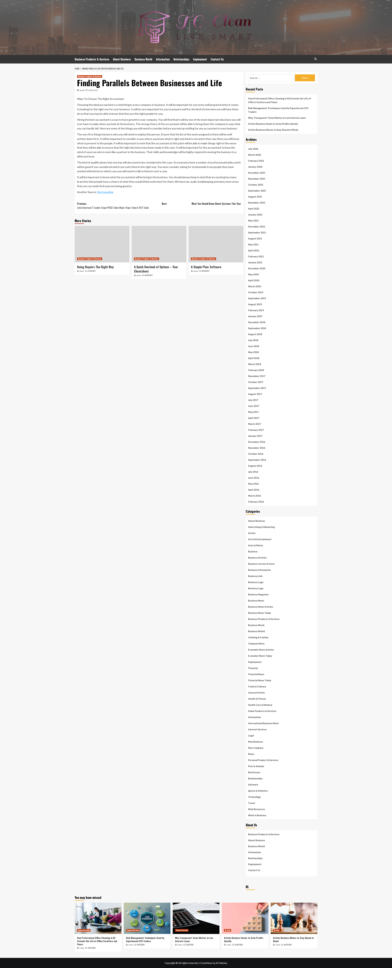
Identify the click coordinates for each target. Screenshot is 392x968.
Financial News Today (259, 680)
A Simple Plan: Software (206, 267)
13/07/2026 (92, 948)
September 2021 (257, 232)
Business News (256, 600)
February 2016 (256, 501)
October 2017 (255, 382)
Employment (200, 59)
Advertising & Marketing (261, 527)
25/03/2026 (141, 944)
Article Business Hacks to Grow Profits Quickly (273, 123)
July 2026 (253, 148)
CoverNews (206, 962)
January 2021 (255, 262)
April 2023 (253, 208)
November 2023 (256, 202)
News (251, 754)
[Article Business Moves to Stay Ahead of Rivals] (294, 918)
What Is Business (257, 815)
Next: (164, 204)
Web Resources (256, 809)
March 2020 (254, 286)
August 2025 (255, 196)
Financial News (256, 674)
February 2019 (256, 310)
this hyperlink (105, 192)
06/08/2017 (149, 275)
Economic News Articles (261, 649)
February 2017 (256, 429)
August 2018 (255, 334)
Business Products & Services (92, 59)
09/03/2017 (93, 90)
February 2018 (256, 370)
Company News (256, 643)
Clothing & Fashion (258, 637)
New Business (255, 741)
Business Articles (257, 557)
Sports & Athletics (258, 790)
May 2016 (253, 483)
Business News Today (259, 612)
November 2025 (256, 178)
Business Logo (255, 582)
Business (253, 551)
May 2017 (253, 412)
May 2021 (253, 244)
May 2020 (253, 274)
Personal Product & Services (263, 760)
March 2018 (254, 364)
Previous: (113, 205)
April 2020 (253, 280)
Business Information (259, 570)
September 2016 (257, 459)
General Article (256, 692)
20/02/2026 (239, 944)
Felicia (81, 948)
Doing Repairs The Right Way (95, 267)
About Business (122, 59)
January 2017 (255, 435)
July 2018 (253, 340)
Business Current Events (261, 563)
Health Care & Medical (260, 704)
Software (253, 784)
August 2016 (255, 465)
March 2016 (254, 495)
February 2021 (256, 256)
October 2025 (255, 184)
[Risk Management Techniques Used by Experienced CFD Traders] (147, 918)
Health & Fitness (257, 698)
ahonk (82, 90)
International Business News (263, 723)
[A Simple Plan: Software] (216, 244)
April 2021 (253, 250)
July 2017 (253, 400)
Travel (251, 803)
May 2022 (253, 220)
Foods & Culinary (257, 686)
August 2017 (255, 394)
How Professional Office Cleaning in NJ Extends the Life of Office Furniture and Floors (279, 100)
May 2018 (253, 352)
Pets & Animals (256, 766)
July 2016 (253, 471)
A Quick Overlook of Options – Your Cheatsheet (156, 269)
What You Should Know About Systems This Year (216, 204)
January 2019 (255, 316)
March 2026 (254, 154)
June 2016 (253, 477)
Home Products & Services (262, 711)
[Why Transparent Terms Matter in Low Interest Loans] (196, 918)
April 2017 (253, 418)
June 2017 (253, 406)
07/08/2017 (92, 271)
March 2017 (254, 424)
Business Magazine (258, 594)
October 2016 (255, 453)
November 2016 (256, 447)
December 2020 (256, 268)
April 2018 (253, 358)
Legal (251, 735)
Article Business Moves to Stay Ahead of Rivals (273, 129)
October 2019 (255, 292)
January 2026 (255, 166)
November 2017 (256, 376)
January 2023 (255, 214)
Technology (254, 796)
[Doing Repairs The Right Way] (102, 244)
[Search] (315, 58)
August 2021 (255, 238)
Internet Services (257, 729)
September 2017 (257, 388)
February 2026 (256, 160)
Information (163, 59)
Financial (253, 668)
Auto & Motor (255, 545)
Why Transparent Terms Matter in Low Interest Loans (277, 117)
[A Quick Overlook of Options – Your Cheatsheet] (159, 244)
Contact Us (217, 59)
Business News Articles (260, 606)
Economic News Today (260, 655)
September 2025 (257, 190)
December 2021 (256, 226)
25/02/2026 (190, 944)
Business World (143, 59)
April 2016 (253, 489)
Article (252, 533)
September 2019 (257, 298)
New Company (255, 747)
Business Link (255, 576)
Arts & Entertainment (259, 539)
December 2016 (256, 441)
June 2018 (253, 346)
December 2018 (256, 322)
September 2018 (257, 328)
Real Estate (254, 772)
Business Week (256, 625)
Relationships (181, 59)
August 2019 (255, 304)
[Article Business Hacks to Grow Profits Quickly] (245, 918)
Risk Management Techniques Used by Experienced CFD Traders (278, 110)
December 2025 (256, 172)
